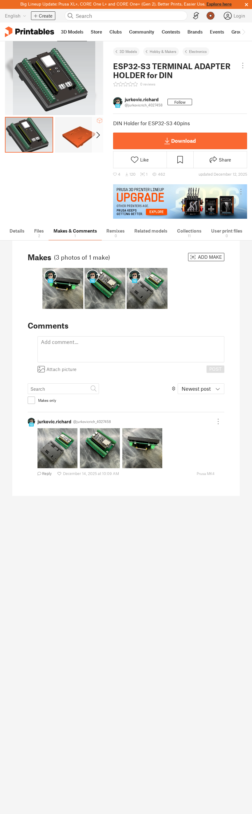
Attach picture (61, 369)
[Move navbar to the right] (243, 31)
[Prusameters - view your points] (211, 16)
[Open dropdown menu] (242, 65)
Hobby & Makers (163, 51)
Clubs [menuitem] (115, 31)
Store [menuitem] (96, 31)
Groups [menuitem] (239, 31)
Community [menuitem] (141, 31)
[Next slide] (97, 135)
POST (215, 369)
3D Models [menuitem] (72, 31)
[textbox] (130, 349)
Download (183, 141)
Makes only (47, 400)
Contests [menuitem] (171, 31)
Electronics (198, 51)
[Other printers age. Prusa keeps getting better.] (180, 201)
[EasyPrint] (196, 15)
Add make (209, 257)
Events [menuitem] (217, 31)
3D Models (128, 51)
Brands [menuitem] (195, 31)
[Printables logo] (29, 31)
